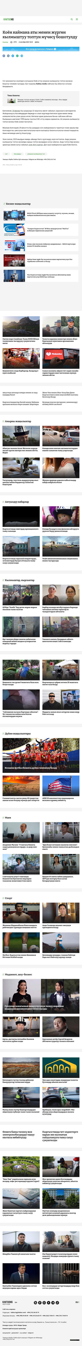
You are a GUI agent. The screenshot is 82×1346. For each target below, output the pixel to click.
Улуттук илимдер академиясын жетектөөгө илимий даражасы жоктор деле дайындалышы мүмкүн (59, 1213)
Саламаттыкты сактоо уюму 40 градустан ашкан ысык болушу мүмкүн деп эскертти (21, 799)
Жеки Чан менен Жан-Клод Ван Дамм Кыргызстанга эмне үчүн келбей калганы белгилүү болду (60, 395)
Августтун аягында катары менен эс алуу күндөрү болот (20, 394)
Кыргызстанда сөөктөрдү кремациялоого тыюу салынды (20, 530)
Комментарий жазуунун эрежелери (14, 1328)
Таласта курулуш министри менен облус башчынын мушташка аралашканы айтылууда (59, 341)
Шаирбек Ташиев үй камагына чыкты (19, 1254)
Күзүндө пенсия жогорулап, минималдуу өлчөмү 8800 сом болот (60, 403)
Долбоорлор (15, 1333)
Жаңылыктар (6, 1333)
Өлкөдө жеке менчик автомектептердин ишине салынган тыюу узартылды (60, 449)
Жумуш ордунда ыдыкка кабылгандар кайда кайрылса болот (59, 481)
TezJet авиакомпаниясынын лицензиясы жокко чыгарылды (60, 560)
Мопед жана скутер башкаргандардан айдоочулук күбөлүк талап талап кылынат (21, 1111)
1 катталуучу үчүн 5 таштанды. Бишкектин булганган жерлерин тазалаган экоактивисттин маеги (17, 879)
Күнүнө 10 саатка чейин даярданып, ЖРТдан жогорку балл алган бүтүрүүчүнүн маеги (57, 879)
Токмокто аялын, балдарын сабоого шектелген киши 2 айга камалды (57, 640)
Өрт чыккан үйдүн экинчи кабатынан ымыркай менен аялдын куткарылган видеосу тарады (19, 641)
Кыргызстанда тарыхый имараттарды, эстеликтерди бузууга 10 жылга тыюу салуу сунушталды (20, 561)
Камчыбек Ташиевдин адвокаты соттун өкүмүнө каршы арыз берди (20, 1287)
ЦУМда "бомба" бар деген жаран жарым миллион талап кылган (20, 608)
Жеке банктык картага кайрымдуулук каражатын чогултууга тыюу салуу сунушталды (19, 1213)
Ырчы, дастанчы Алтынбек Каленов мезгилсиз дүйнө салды (18, 1040)
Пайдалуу (31, 1333)
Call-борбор (23, 1333)
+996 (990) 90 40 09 (22, 1315)
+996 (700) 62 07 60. (50, 159)
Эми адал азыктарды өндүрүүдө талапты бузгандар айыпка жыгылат (60, 1081)
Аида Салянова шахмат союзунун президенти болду (56, 926)
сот (6, 154)
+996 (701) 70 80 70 (62, 1315)
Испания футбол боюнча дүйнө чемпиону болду (31, 768)
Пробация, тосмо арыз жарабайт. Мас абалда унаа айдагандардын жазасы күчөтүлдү (58, 1112)
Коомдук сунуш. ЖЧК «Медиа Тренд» (15, 1325)
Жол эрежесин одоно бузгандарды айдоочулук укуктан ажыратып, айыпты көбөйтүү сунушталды (60, 1181)
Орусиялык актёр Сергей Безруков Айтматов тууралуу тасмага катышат (58, 1040)
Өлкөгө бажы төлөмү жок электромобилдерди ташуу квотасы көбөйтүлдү (18, 1135)
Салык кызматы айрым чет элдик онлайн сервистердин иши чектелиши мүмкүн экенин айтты (60, 373)
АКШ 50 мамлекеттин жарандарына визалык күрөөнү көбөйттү (58, 799)
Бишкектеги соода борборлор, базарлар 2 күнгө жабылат (20, 372)
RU (77, 1302)
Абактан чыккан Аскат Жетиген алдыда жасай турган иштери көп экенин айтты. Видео (20, 450)
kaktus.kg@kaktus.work (18, 1312)
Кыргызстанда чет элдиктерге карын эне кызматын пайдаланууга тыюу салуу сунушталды (60, 1136)
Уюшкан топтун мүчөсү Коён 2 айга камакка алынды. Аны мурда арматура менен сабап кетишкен (42, 100)
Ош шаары (17, 154)
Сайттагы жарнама (9, 1309)
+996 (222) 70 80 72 (48, 1315)
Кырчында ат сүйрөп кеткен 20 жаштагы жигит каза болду (60, 683)
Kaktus (37, 42)
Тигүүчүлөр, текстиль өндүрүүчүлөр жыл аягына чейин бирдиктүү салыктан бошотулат (20, 482)
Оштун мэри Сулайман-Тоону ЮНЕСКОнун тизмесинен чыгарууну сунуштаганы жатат (21, 341)
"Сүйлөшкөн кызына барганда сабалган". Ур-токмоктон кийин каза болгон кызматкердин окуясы (20, 714)
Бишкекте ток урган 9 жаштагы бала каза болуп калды (21, 683)
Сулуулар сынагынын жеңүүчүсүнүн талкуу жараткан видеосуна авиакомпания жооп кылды (34, 1007)
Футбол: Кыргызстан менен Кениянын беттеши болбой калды (19, 956)
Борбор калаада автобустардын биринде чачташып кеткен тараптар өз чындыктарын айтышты (60, 609)
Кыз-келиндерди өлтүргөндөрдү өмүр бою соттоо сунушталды (60, 1287)
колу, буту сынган (36, 145)
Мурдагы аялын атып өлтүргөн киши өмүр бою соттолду (60, 713)
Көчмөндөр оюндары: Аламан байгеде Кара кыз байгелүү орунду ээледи (58, 956)
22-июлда (16, 111)
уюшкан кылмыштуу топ (36, 154)
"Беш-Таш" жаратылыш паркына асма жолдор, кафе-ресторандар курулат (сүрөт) (21, 1180)
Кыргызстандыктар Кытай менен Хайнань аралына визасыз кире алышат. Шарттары (21, 403)
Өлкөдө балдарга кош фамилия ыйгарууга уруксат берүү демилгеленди (60, 530)
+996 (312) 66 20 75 (33, 1312)
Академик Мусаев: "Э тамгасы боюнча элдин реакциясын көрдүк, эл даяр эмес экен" (20, 847)
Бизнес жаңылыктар (18, 204)
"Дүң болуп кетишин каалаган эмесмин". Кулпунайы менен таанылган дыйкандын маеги (60, 847)
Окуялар (5, 42)
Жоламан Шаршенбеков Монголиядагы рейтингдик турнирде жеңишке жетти (20, 926)
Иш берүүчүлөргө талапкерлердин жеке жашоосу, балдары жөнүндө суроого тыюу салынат (60, 1256)
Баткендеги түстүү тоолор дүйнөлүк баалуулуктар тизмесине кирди (18, 1081)
